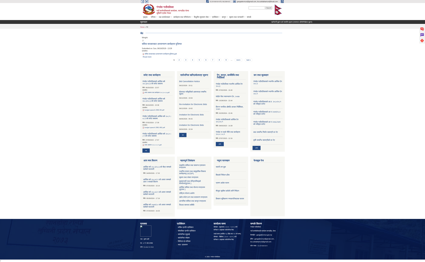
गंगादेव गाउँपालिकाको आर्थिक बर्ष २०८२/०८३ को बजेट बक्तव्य (153, 100)
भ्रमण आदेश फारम (222, 183)
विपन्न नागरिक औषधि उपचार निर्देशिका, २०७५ (229, 108)
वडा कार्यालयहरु (164, 17)
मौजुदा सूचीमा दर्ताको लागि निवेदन (227, 191)
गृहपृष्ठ (145, 17)
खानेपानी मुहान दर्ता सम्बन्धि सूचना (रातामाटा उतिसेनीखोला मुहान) (285, 22)
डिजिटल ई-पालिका (184, 241)
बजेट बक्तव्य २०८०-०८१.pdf (153, 145)
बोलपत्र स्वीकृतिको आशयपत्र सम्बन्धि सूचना (192, 93)
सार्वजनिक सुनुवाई (184, 234)
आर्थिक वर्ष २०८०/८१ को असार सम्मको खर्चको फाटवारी (157, 193)
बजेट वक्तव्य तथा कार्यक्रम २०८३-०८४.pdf (157, 92)
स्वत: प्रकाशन (183, 245)
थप (146, 150)
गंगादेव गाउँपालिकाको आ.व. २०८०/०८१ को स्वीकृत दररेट (267, 103)
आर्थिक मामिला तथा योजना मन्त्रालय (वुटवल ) (192, 188)
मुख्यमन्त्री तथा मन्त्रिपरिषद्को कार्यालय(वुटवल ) (190, 182)
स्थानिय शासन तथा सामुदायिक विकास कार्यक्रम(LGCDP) (192, 172)
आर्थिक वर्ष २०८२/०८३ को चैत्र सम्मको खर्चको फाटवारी (157, 168)
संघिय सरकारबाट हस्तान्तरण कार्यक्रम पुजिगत (162, 44)
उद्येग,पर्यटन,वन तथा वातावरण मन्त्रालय (193, 197)
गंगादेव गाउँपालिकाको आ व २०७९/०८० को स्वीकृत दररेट (267, 113)
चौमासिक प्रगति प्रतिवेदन (187, 231)
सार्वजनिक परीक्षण (184, 238)
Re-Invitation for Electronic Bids (193, 104)
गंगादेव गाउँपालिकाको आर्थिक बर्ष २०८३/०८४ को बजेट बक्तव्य (153, 82)
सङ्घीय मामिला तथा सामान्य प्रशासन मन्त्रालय (192, 166)
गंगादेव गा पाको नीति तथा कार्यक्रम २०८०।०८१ (228, 133)
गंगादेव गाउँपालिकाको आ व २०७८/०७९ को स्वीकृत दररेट (267, 123)
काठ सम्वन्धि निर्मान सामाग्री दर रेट (265, 132)
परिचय (153, 17)
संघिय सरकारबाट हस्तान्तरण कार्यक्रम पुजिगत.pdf (161, 54)
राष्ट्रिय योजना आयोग (186, 193)
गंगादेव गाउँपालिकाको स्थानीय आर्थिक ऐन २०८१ (267, 92)
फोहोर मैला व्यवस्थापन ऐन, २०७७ (228, 96)
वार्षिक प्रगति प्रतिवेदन (185, 227)
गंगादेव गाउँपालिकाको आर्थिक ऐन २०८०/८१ (227, 120)
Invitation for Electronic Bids (191, 115)
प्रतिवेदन (215, 17)
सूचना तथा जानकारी (236, 17)
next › (238, 60)
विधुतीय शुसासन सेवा (201, 17)
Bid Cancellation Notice (189, 81)
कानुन (224, 17)
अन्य (220, 144)
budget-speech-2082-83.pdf (154, 110)
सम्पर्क (249, 17)
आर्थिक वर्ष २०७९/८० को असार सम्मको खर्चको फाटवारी (157, 206)
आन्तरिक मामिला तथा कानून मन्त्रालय (192, 201)
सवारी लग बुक (221, 167)
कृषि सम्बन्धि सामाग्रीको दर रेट (264, 140)
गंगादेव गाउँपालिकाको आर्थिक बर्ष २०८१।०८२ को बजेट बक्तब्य (156, 117)
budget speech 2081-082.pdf (155, 127)
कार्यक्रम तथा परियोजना (182, 17)
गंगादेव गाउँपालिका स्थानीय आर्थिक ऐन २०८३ (229, 85)
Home (142, 27)
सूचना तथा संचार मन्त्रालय (188, 177)
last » (248, 60)
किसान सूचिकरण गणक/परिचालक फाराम (230, 199)
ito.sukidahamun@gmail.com (260, 242)
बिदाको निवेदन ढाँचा (223, 175)
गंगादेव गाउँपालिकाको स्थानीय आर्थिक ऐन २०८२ (267, 82)
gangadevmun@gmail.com (264, 239)
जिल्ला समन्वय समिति (186, 205)
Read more (147, 57)
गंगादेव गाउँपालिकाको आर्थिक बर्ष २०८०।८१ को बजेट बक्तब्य (156, 135)
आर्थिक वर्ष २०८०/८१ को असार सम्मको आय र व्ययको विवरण (157, 180)
